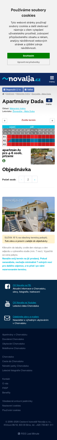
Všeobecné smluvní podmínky (17, 400)
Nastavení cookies (11, 405)
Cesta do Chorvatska (12, 361)
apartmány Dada (22, 101)
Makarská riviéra (23, 93)
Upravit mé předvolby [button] (28, 62)
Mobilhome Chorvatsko (13, 348)
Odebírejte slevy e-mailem (26, 316)
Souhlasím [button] (28, 55)
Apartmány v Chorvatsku (14, 334)
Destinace (10, 93)
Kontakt (6, 378)
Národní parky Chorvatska (15, 365)
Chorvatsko (8, 356)
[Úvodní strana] (3, 93)
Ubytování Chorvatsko (13, 343)
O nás (5, 383)
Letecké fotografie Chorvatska (17, 370)
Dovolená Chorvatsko (13, 339)
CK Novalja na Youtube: (24, 302)
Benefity (6, 392)
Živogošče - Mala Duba (41, 93)
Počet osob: (9, 179)
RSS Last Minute (30, 433)
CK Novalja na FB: (22, 285)
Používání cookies (11, 410)
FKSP (5, 387)
